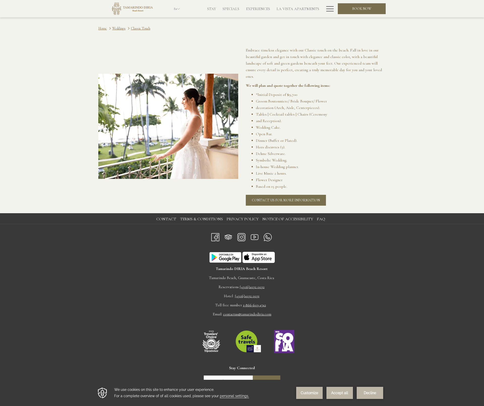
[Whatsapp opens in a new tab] (268, 236)
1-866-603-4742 (254, 305)
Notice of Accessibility (287, 219)
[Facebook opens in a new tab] (215, 236)
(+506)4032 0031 (247, 296)
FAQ (321, 219)
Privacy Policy (243, 219)
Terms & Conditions (201, 219)
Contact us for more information (289, 202)
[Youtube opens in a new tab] (255, 236)
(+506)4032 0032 (252, 287)
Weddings (119, 28)
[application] (242, 393)
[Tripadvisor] (228, 236)
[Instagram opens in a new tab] (241, 236)
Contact (166, 219)
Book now (361, 9)
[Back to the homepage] (132, 8)
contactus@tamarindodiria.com (247, 314)
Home (102, 28)
